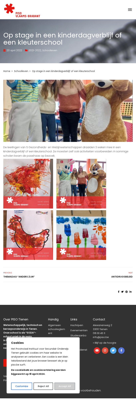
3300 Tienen (100, 329)
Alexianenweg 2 (102, 325)
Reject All (43, 386)
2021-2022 (35, 50)
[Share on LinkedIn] (131, 291)
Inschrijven (76, 325)
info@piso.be (101, 337)
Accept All (65, 386)
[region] (43, 365)
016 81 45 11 (99, 333)
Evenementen (79, 330)
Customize (21, 386)
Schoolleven (49, 50)
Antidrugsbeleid (122, 276)
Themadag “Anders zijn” (19, 276)
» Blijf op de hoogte (104, 342)
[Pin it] (126, 291)
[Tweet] (122, 291)
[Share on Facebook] (118, 291)
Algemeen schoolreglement (56, 329)
